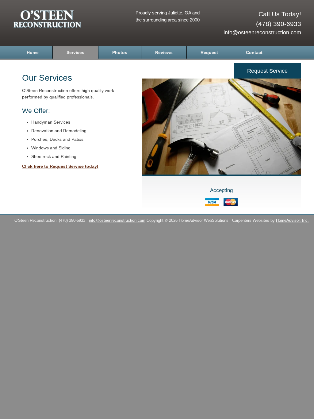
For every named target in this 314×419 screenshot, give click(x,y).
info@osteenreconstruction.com (262, 32)
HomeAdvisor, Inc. (292, 220)
